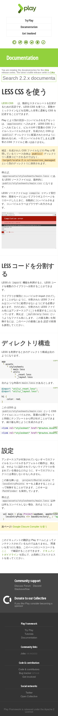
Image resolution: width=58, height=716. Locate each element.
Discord (37, 585)
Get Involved (29, 33)
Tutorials (29, 633)
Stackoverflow (22, 589)
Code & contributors (29, 669)
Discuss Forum (23, 585)
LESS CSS (7, 103)
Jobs (29, 653)
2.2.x (46, 70)
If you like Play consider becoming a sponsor (33, 604)
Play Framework (29, 8)
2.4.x (52, 72)
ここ (4, 550)
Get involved (29, 676)
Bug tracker (29, 673)
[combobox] (29, 78)
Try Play (29, 20)
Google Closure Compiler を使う (30, 526)
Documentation (29, 27)
